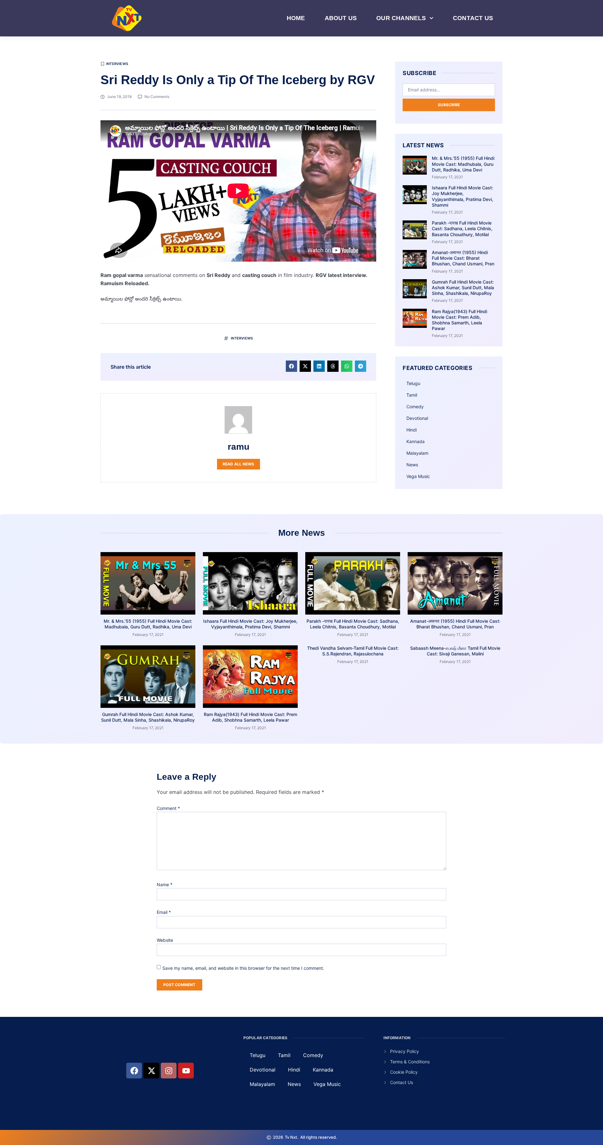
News (412, 464)
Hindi (411, 429)
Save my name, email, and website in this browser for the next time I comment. (243, 968)
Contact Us (473, 18)
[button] (291, 366)
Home (296, 18)
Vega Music (418, 476)
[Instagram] (169, 1070)
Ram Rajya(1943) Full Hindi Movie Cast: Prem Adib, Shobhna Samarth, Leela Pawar (459, 320)
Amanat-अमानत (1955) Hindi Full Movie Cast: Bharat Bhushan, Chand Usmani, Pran (463, 258)
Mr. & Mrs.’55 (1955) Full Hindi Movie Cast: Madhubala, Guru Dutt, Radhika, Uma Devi (463, 163)
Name (164, 884)
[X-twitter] (151, 1070)
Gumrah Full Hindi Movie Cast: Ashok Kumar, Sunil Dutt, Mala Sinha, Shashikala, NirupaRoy (463, 287)
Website (165, 940)
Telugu (413, 383)
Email (164, 912)
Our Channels (401, 18)
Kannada (415, 441)
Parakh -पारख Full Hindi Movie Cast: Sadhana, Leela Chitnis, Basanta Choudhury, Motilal (462, 228)
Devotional (417, 418)
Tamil (411, 395)
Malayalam (417, 453)
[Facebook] (134, 1070)
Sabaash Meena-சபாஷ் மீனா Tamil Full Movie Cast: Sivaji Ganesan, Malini (455, 650)
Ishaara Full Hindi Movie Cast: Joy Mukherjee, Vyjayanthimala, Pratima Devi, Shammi (462, 196)
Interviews (117, 64)
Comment (168, 808)
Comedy (415, 406)
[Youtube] (186, 1070)
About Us (341, 18)
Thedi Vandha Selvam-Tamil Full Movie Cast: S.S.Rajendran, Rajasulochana (353, 650)
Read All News (238, 464)
